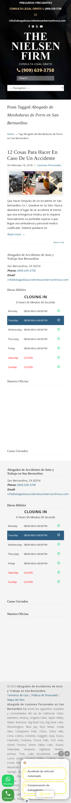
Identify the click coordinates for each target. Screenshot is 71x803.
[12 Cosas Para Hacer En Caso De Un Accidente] (35, 183)
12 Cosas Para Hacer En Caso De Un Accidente (32, 155)
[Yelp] (37, 26)
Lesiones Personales (49, 165)
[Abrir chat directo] (61, 753)
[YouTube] (41, 26)
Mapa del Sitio (16, 700)
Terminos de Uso (17, 695)
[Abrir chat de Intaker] (27, 801)
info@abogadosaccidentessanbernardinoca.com (37, 20)
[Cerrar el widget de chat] (67, 753)
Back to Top (59, 242)
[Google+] (33, 26)
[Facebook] (29, 26)
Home (10, 134)
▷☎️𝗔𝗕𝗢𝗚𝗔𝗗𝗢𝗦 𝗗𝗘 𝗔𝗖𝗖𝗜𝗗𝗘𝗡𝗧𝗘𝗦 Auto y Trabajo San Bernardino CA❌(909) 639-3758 (35, 46)
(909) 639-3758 (53, 8)
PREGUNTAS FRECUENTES (36, 3)
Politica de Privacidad (44, 695)
